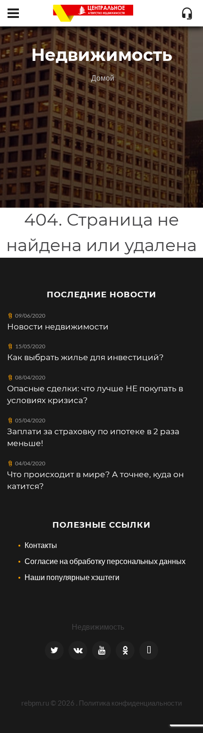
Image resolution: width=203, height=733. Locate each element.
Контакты (41, 544)
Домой (102, 77)
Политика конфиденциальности (130, 703)
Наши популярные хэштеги (72, 577)
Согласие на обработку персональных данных (105, 560)
